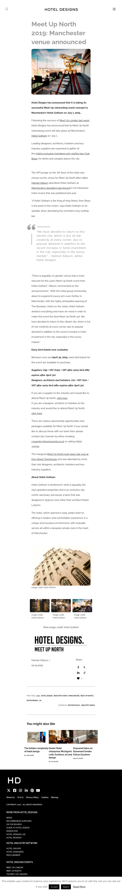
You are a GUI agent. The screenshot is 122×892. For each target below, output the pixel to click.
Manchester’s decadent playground (50, 188)
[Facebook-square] (14, 790)
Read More (79, 886)
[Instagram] (20, 790)
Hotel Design (47, 696)
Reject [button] (66, 887)
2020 (38, 696)
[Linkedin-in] (26, 790)
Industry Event (60, 696)
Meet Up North (87, 696)
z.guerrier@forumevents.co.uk (47, 441)
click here (62, 398)
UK (40, 700)
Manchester (73, 696)
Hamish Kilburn (39, 183)
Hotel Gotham (39, 135)
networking (32, 700)
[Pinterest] (32, 790)
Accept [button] (54, 887)
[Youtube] (38, 790)
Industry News (88, 705)
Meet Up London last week (74, 120)
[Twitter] (8, 790)
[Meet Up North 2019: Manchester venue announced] (78, 667)
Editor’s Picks (74, 705)
